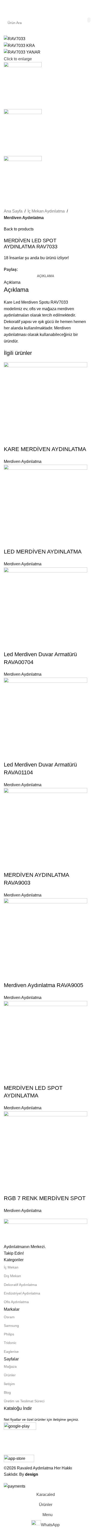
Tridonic (10, 1343)
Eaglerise (11, 1352)
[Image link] (45, 1231)
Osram (9, 1317)
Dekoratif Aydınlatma (20, 1285)
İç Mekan (11, 1267)
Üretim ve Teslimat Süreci (24, 1401)
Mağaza (10, 1366)
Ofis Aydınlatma (16, 1302)
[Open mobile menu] (5, 8)
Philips (9, 1334)
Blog (7, 1392)
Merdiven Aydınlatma (24, 218)
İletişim (9, 1384)
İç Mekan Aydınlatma (46, 211)
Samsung (11, 1326)
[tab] (45, 276)
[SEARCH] (88, 19)
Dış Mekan (12, 1276)
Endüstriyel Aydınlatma (22, 1293)
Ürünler (10, 1375)
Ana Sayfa (13, 211)
